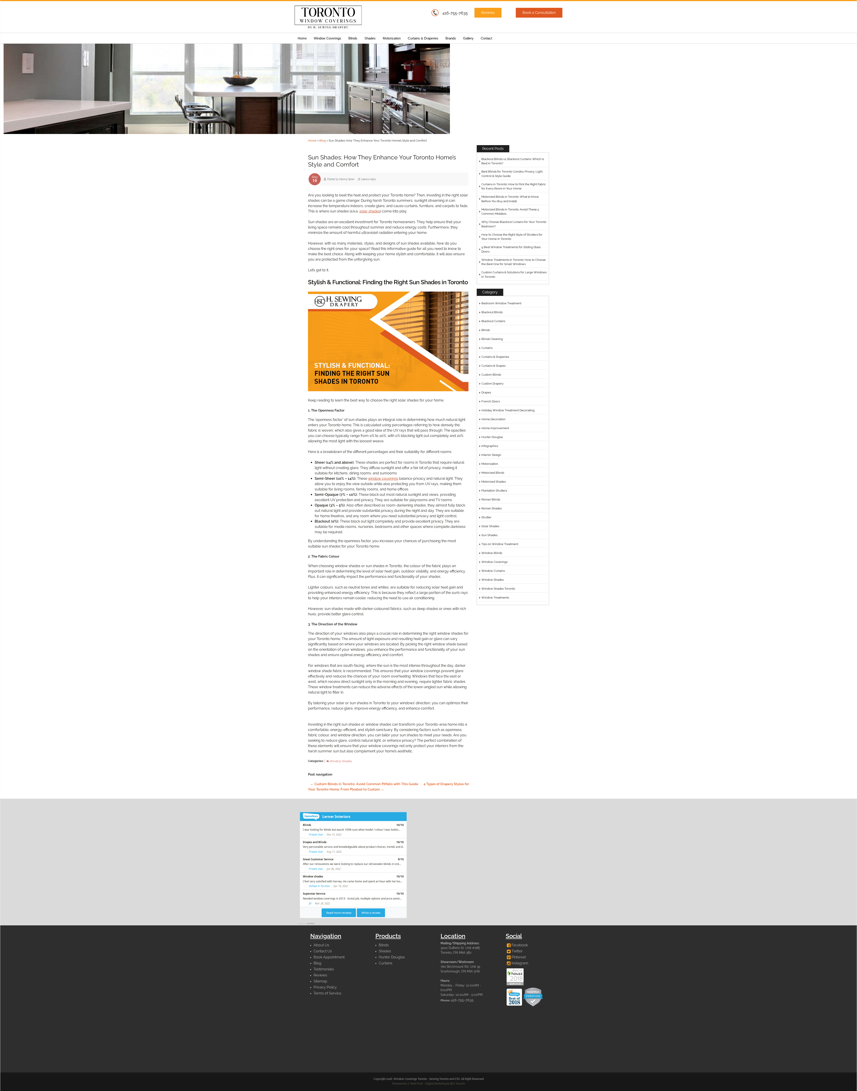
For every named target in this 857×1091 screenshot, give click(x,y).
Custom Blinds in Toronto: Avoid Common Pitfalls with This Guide (364, 784)
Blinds (352, 38)
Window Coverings (327, 38)
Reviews (488, 12)
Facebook (519, 945)
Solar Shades (490, 526)
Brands (450, 38)
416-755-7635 (455, 13)
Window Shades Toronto (498, 588)
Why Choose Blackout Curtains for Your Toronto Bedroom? (513, 224)
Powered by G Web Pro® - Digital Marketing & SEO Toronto (428, 1083)
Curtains (487, 348)
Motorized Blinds (492, 472)
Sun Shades (489, 535)
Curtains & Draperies (423, 38)
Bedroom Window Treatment (501, 303)
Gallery (468, 38)
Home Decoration (493, 419)
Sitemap (320, 981)
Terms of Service (327, 993)
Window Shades (341, 761)
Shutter (486, 517)
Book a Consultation (539, 12)
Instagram (519, 963)
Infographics (489, 446)
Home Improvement (495, 428)
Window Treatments (495, 597)
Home (302, 38)
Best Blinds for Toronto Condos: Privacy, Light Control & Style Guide (512, 174)
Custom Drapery (492, 383)
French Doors (490, 401)
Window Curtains (493, 570)
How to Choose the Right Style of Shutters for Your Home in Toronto (512, 237)
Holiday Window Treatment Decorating (508, 410)
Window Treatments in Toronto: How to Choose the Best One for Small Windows (513, 262)
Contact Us (323, 951)
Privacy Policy (325, 987)
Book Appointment (329, 957)
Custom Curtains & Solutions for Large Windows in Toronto (514, 274)
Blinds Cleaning (492, 339)
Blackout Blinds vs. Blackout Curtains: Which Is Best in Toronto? (512, 161)
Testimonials (324, 969)
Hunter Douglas (492, 437)
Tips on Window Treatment (499, 544)
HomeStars (310, 923)
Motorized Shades (493, 481)
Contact (486, 38)
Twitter (517, 951)
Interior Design (491, 455)
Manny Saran (347, 179)
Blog (322, 140)
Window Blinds (491, 553)
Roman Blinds (490, 499)
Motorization (392, 38)
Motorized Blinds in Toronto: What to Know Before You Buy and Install (510, 199)
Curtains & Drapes (493, 365)
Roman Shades (491, 508)
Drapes (486, 392)
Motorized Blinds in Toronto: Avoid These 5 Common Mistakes (510, 212)
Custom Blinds (491, 374)
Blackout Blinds (492, 312)
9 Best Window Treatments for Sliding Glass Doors (511, 249)
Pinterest (518, 957)
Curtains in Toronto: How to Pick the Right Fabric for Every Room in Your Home (513, 186)
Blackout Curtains (493, 321)
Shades (370, 38)
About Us (321, 945)
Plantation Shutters (494, 490)
